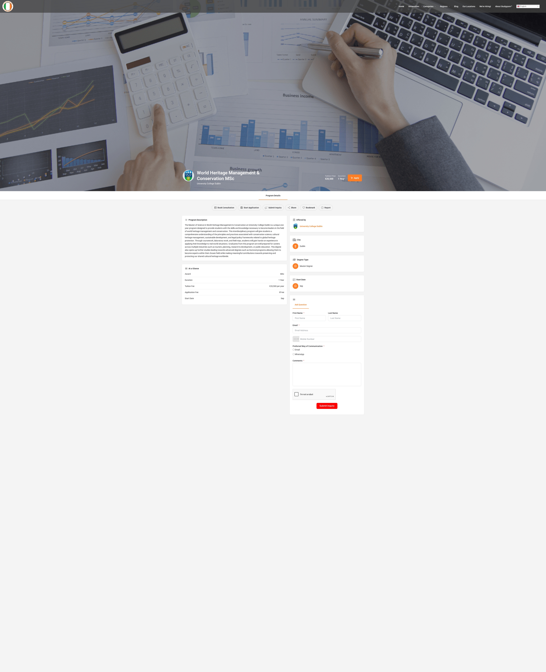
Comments (297, 361)
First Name (298, 313)
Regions (443, 6)
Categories (428, 6)
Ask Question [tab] (301, 305)
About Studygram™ (503, 6)
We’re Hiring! (485, 6)
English (523, 6)
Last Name (333, 313)
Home (401, 6)
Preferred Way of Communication (308, 346)
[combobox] (296, 339)
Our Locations (469, 6)
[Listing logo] (188, 175)
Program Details (273, 195)
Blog (456, 6)
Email (295, 325)
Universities (413, 6)
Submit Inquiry (326, 405)
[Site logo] (8, 6)
